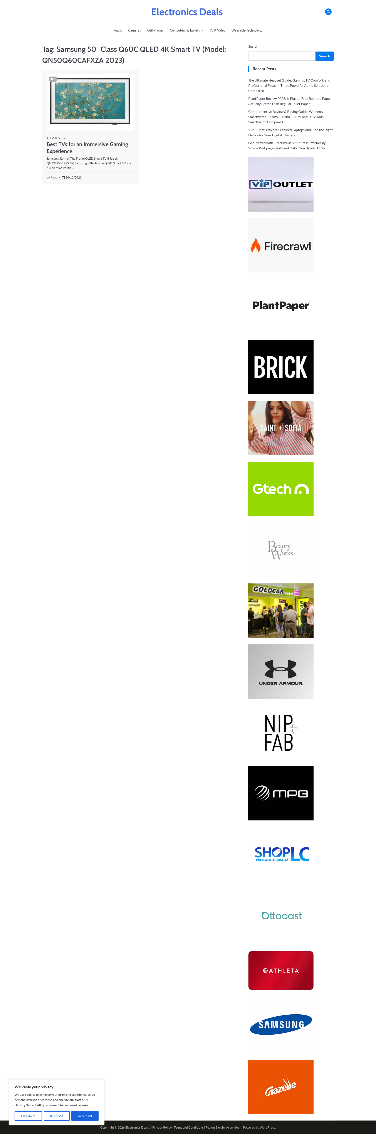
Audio (118, 30)
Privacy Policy (162, 1127)
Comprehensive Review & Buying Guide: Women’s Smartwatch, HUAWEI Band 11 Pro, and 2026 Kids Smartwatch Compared (286, 116)
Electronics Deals (187, 12)
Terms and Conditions (188, 1127)
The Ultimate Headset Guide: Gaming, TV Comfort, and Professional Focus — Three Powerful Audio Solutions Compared (289, 85)
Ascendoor (233, 1127)
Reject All (56, 1116)
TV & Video (217, 30)
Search (253, 46)
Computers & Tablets (185, 30)
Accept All (85, 1116)
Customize (28, 1116)
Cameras (134, 30)
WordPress (267, 1127)
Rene (53, 177)
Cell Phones (155, 30)
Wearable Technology (247, 30)
